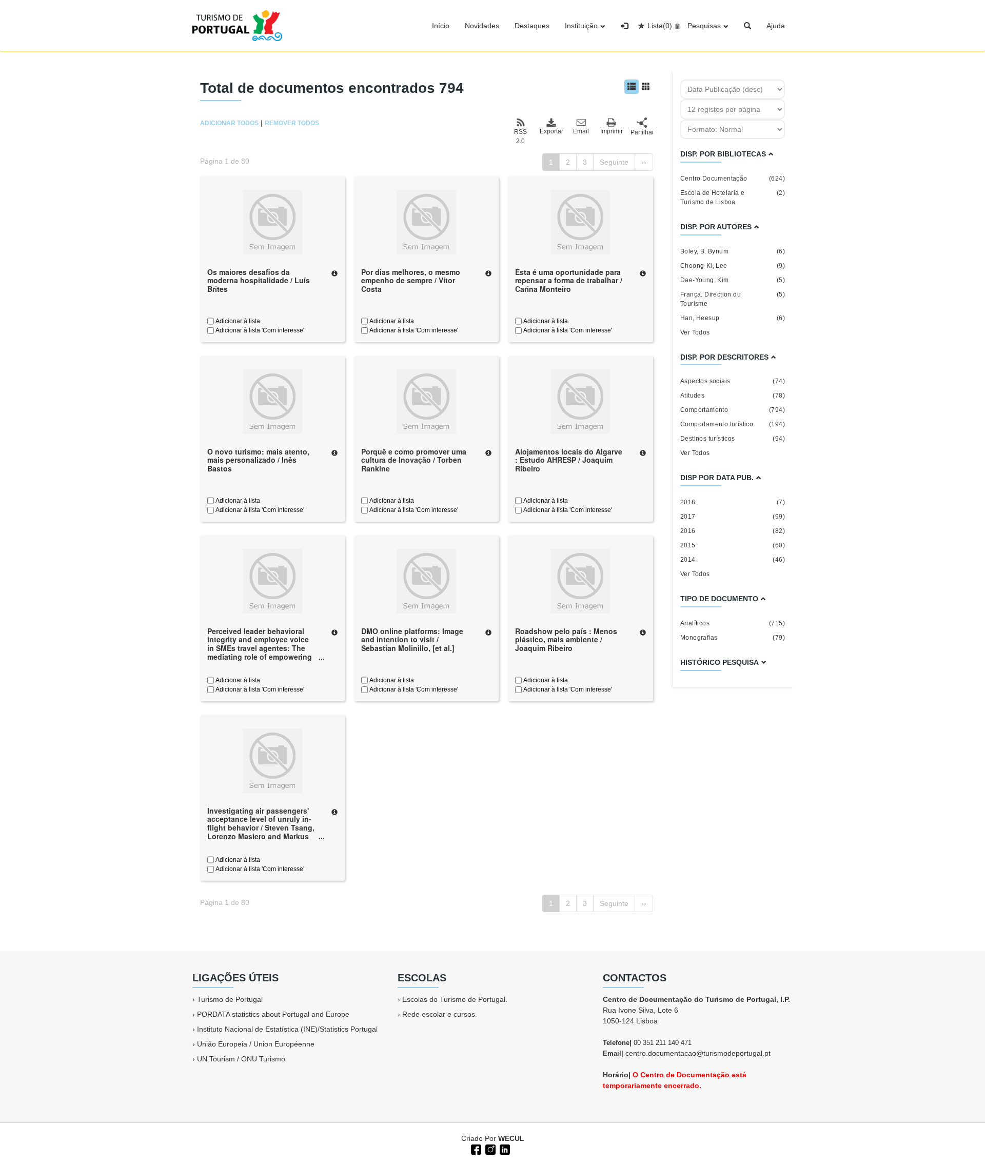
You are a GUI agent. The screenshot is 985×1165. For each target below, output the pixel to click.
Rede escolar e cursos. (439, 1014)
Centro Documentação (732, 178)
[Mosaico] (646, 87)
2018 (732, 502)
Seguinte (614, 162)
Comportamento (732, 409)
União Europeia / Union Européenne (255, 1044)
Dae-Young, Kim (732, 280)
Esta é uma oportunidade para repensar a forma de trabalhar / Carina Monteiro (568, 280)
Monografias (732, 637)
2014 (732, 559)
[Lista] (631, 87)
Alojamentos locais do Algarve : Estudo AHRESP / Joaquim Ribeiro (568, 460)
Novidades (482, 26)
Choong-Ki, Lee (732, 265)
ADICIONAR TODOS (229, 123)
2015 (732, 545)
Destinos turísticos (732, 438)
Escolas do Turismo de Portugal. (454, 999)
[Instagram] (489, 1148)
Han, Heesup (732, 318)
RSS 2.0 (520, 136)
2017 (732, 516)
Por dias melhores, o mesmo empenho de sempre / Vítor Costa (410, 280)
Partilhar (642, 132)
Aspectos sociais (732, 381)
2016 (732, 531)
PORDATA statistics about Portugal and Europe (273, 1014)
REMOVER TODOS (292, 123)
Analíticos (732, 623)
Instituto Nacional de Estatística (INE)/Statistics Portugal (287, 1029)
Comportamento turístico (732, 424)
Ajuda (775, 26)
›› (643, 162)
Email (581, 131)
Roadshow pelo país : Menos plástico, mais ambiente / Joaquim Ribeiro (566, 640)
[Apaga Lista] (676, 25)
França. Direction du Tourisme (732, 299)
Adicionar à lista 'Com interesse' (259, 330)
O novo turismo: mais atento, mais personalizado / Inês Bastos (258, 460)
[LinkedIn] (504, 1148)
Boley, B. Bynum (732, 251)
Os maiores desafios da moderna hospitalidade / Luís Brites (258, 280)
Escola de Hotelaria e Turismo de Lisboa (732, 197)
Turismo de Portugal (230, 999)
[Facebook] (475, 1148)
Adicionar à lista (237, 321)
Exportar (551, 131)
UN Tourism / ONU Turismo (241, 1059)
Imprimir (611, 131)
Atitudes (732, 395)
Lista (659, 26)
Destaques (532, 26)
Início (440, 26)
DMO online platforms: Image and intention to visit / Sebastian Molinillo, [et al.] (412, 640)
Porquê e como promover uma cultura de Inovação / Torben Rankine (413, 460)
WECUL (511, 1138)
